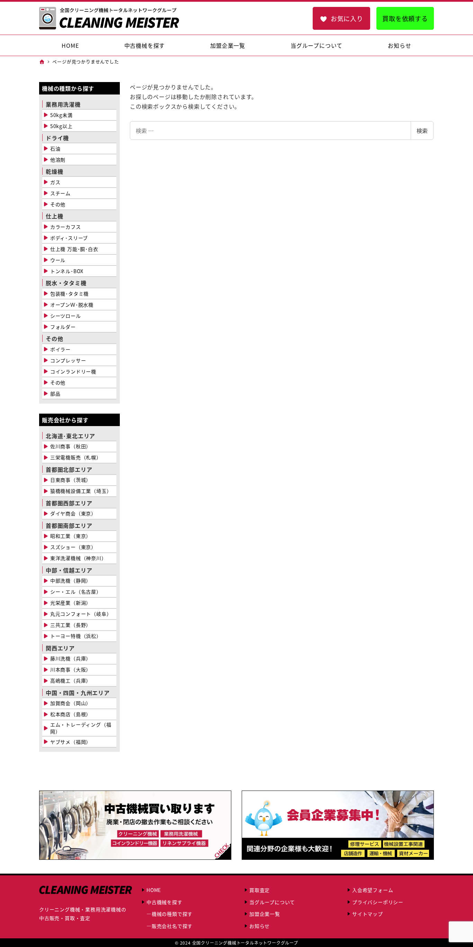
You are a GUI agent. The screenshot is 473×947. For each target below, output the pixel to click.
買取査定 (259, 889)
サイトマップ (367, 913)
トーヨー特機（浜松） (75, 635)
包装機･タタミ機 (69, 293)
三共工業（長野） (70, 624)
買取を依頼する (405, 18)
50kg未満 (61, 114)
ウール (57, 259)
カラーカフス (65, 226)
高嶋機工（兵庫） (70, 680)
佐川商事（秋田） (70, 446)
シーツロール (65, 315)
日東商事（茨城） (70, 479)
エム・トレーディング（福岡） (80, 728)
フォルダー (63, 326)
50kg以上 (61, 126)
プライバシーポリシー (377, 902)
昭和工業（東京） (70, 535)
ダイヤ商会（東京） (73, 513)
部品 (55, 393)
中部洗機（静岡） (70, 580)
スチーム (60, 193)
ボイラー (60, 349)
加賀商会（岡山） (70, 703)
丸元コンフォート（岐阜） (81, 613)
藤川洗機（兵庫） (70, 658)
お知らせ (259, 925)
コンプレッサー (68, 360)
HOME (153, 889)
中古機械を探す (164, 902)
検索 (422, 130)
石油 (55, 148)
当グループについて (272, 902)
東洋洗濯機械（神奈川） (78, 557)
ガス (55, 182)
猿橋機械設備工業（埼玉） (81, 490)
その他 (57, 204)
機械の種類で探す (172, 913)
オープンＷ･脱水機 (71, 304)
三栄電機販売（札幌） (75, 457)
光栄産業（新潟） (70, 602)
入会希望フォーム (372, 889)
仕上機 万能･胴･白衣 (74, 248)
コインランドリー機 (73, 371)
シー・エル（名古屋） (75, 591)
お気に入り (347, 18)
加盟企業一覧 (264, 913)
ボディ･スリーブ (69, 237)
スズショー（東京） (73, 546)
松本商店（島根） (70, 714)
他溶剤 (57, 159)
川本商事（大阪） (70, 669)
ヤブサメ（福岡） (70, 741)
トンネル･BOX (66, 271)
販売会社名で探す (172, 925)
